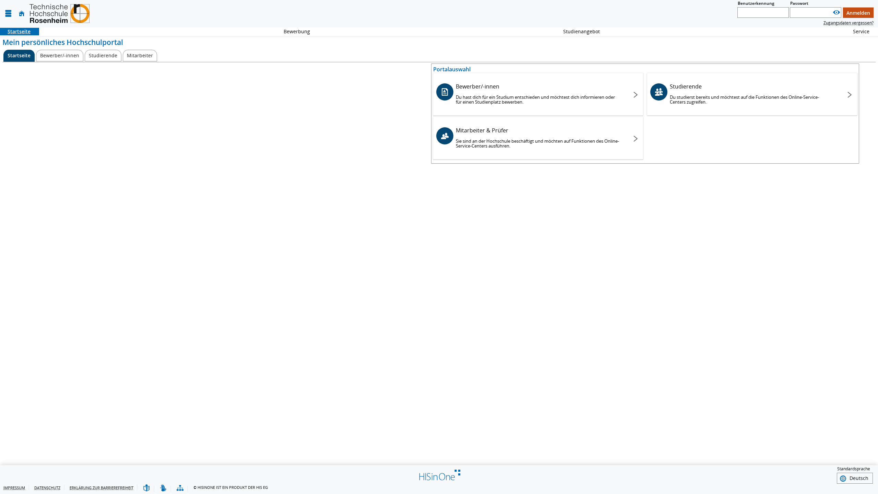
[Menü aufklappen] (8, 14)
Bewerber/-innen (535, 94)
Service (857, 31)
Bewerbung (293, 31)
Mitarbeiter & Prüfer (537, 138)
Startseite (15, 31)
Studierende (744, 94)
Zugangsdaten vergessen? (848, 23)
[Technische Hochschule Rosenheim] (59, 13)
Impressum (14, 487)
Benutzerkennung (756, 3)
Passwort (799, 3)
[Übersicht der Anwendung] (180, 488)
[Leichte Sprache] (146, 488)
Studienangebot (578, 31)
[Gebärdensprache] (163, 488)
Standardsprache (853, 469)
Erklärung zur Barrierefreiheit (101, 487)
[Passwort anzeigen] (836, 12)
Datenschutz (47, 487)
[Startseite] (21, 13)
